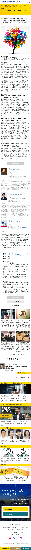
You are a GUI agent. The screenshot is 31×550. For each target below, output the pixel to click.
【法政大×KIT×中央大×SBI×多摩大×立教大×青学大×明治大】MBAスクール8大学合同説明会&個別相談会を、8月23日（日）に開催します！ (23, 325)
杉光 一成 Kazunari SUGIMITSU (16, 194)
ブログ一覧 (16, 354)
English (23, 532)
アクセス (10, 530)
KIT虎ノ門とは (7, 5)
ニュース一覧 (25, 354)
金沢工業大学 (15, 534)
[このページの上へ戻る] (29, 520)
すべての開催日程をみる (22, 377)
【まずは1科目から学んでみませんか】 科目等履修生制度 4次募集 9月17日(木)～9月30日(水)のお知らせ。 (8, 324)
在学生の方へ (6, 527)
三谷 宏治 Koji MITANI (13, 169)
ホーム (2, 5)
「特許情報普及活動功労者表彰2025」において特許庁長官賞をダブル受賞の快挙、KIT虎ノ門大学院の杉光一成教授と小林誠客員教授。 (23, 347)
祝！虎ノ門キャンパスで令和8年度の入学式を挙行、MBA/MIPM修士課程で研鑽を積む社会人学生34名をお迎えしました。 (8, 346)
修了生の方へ (16, 527)
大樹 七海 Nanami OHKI (14, 221)
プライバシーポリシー (12, 532)
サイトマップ (19, 530)
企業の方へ (25, 527)
